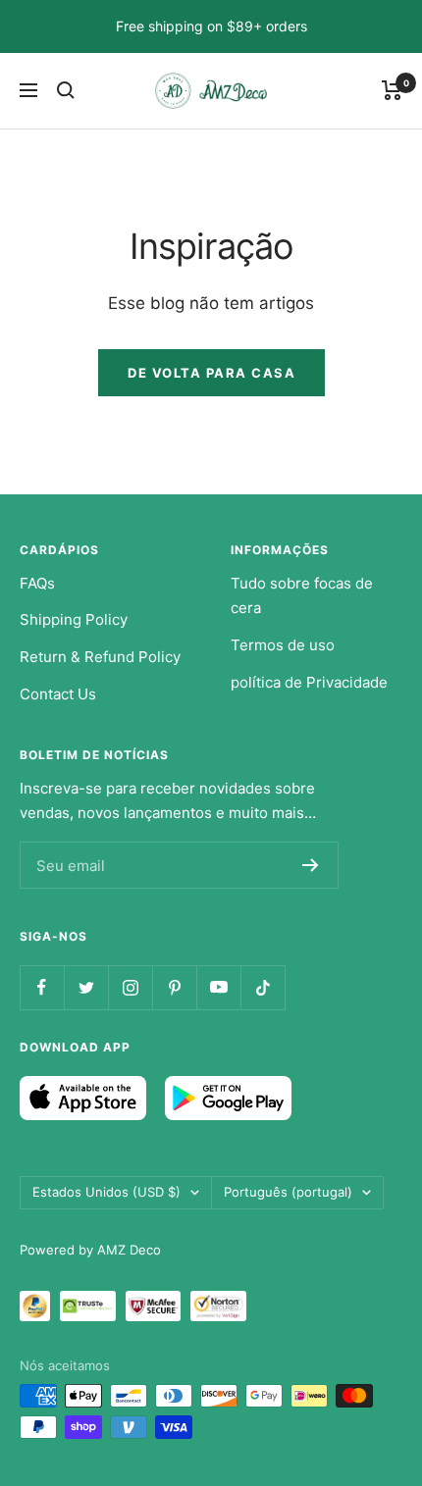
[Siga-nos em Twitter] (86, 987)
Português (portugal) (288, 1192)
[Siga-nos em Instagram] (130, 987)
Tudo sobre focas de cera (302, 596)
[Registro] (310, 865)
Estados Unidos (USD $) (106, 1192)
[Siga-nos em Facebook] (42, 987)
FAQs (37, 583)
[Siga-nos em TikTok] (262, 987)
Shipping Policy (74, 619)
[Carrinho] (392, 90)
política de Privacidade (309, 682)
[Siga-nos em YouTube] (218, 987)
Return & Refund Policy (100, 656)
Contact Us (58, 694)
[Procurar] (66, 90)
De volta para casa (211, 373)
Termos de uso (283, 645)
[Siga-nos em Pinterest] (174, 987)
